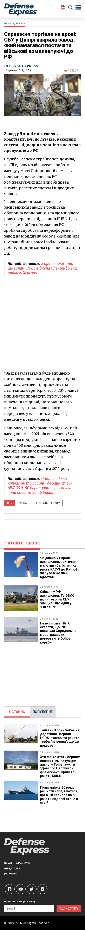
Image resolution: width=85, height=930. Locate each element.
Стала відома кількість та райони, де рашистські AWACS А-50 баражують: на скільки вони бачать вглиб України (40, 485)
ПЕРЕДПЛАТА (12, 868)
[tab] (17, 711)
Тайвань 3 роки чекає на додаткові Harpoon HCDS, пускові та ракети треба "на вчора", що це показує (59, 737)
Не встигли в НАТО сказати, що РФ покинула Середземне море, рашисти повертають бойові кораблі (58, 632)
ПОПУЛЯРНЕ (43, 712)
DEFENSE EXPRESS (21, 66)
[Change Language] (63, 7)
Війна (23, 503)
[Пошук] (70, 8)
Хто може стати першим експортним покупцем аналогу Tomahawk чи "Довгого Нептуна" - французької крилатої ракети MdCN (60, 766)
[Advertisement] (42, 673)
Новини (20, 23)
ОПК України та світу (46, 503)
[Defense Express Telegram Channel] (42, 889)
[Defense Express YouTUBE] (21, 889)
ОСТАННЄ (17, 712)
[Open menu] (78, 7)
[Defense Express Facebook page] (10, 889)
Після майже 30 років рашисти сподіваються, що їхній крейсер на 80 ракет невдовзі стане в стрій (59, 795)
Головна (9, 23)
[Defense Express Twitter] (32, 889)
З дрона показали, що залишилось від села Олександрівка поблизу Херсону (42, 268)
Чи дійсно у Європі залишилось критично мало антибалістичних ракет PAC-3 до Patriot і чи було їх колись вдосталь (59, 567)
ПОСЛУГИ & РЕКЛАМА (17, 862)
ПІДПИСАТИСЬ (69, 908)
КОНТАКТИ (10, 874)
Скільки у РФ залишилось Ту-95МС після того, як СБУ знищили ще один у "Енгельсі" (57, 599)
